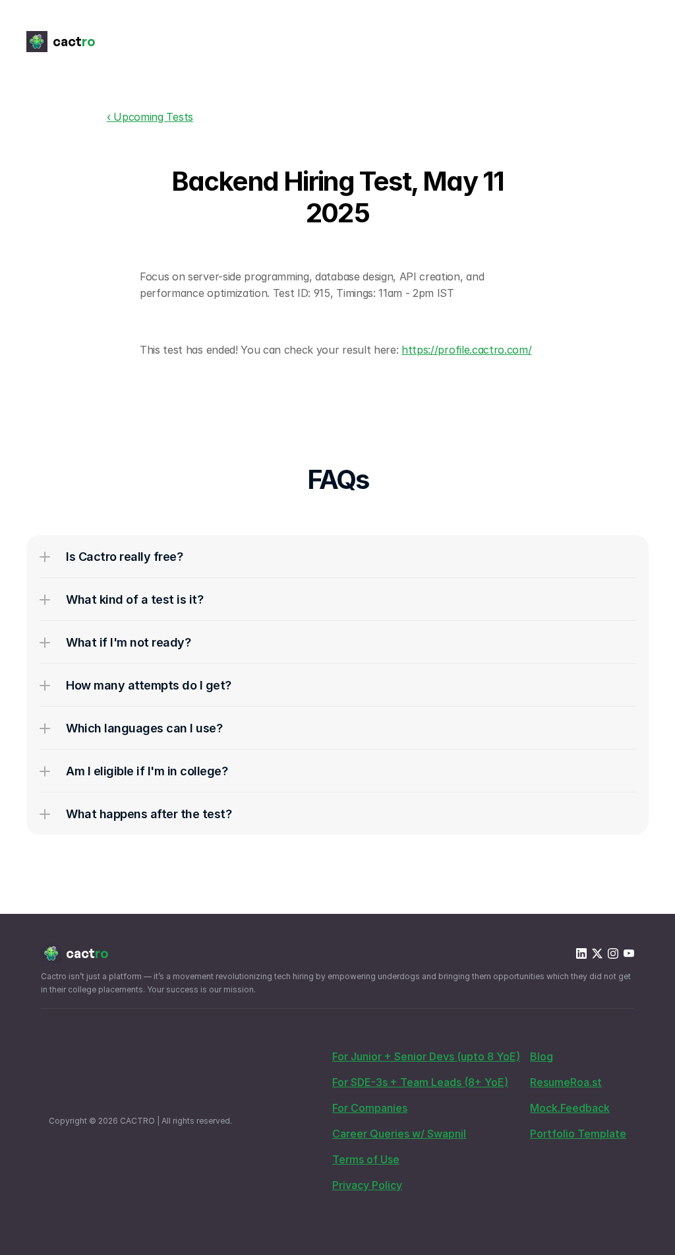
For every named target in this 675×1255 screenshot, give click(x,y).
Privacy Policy (367, 1185)
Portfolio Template (578, 1133)
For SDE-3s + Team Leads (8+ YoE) (420, 1082)
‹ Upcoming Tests (150, 116)
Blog (541, 1056)
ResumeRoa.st (566, 1082)
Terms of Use (365, 1159)
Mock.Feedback (570, 1107)
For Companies (369, 1107)
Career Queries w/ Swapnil (399, 1133)
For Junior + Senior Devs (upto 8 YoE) (426, 1056)
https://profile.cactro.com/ (466, 349)
